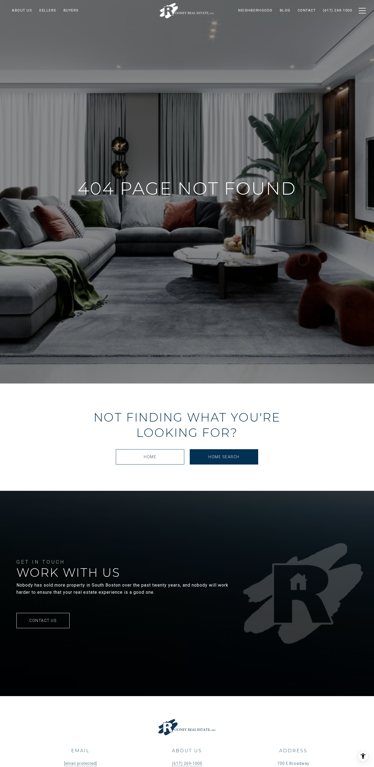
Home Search (224, 457)
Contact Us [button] (43, 620)
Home (150, 457)
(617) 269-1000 (187, 763)
